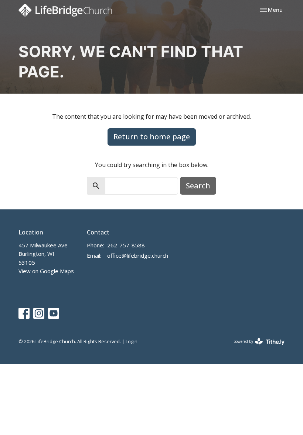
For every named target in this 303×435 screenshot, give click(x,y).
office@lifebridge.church (137, 255)
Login (131, 341)
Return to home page (151, 137)
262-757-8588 (126, 245)
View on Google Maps (46, 271)
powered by (255, 347)
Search (198, 186)
